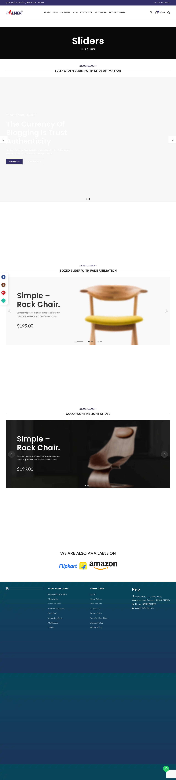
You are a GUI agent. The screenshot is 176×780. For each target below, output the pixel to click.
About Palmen (96, 599)
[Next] (172, 139)
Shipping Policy (96, 623)
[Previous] (3, 139)
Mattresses (53, 623)
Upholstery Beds (55, 618)
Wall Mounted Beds (56, 608)
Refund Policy (96, 627)
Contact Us (95, 608)
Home (83, 49)
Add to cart (34, 161)
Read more (14, 161)
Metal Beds (53, 599)
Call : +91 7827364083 (161, 3)
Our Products (96, 604)
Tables (51, 627)
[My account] (151, 12)
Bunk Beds (52, 613)
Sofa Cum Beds (54, 604)
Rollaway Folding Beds (57, 594)
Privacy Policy (96, 613)
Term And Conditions (99, 618)
